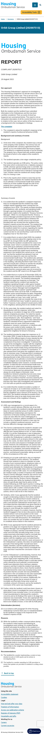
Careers (4, 722)
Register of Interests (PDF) (10, 713)
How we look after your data (11, 704)
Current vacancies (7, 726)
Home (3, 19)
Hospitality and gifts (8, 716)
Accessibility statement (9, 694)
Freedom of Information (10, 707)
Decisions (11, 19)
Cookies (4, 697)
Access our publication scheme (12, 710)
